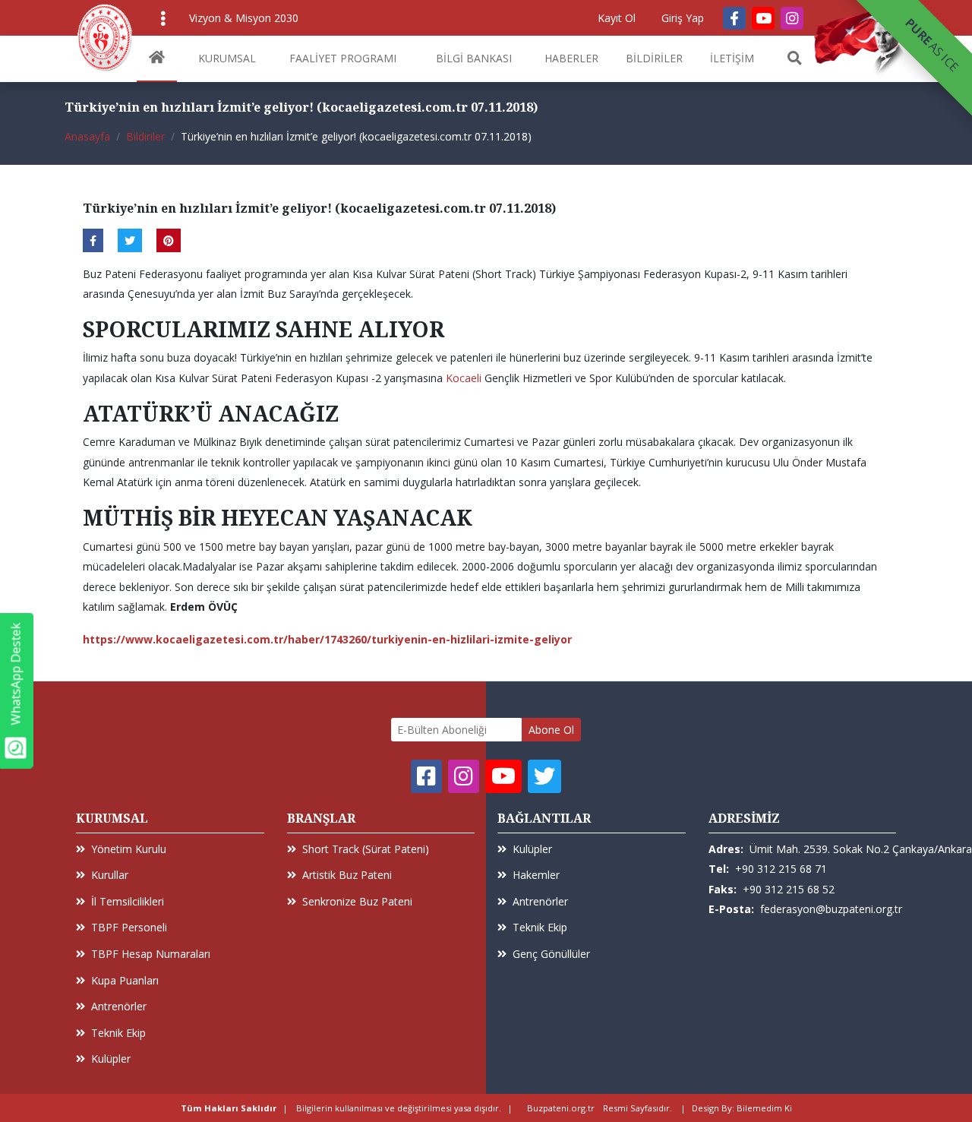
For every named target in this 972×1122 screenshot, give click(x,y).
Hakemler (536, 875)
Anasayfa (87, 136)
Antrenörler (119, 1006)
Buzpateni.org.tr (561, 1108)
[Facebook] (734, 18)
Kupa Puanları (125, 980)
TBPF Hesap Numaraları (150, 954)
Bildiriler (145, 136)
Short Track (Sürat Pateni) (365, 849)
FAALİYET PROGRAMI (342, 58)
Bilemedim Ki (764, 1108)
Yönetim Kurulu (128, 849)
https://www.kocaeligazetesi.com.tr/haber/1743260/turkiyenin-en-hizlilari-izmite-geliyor (327, 639)
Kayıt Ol (617, 18)
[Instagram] (792, 18)
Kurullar (109, 875)
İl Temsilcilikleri (127, 901)
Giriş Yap (682, 18)
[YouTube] (763, 18)
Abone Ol (551, 729)
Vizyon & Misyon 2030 (243, 18)
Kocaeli (463, 378)
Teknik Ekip (118, 1033)
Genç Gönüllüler (551, 954)
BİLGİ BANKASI (474, 58)
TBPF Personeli (129, 927)
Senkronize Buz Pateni (357, 901)
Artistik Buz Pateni (347, 875)
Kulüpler (111, 1058)
